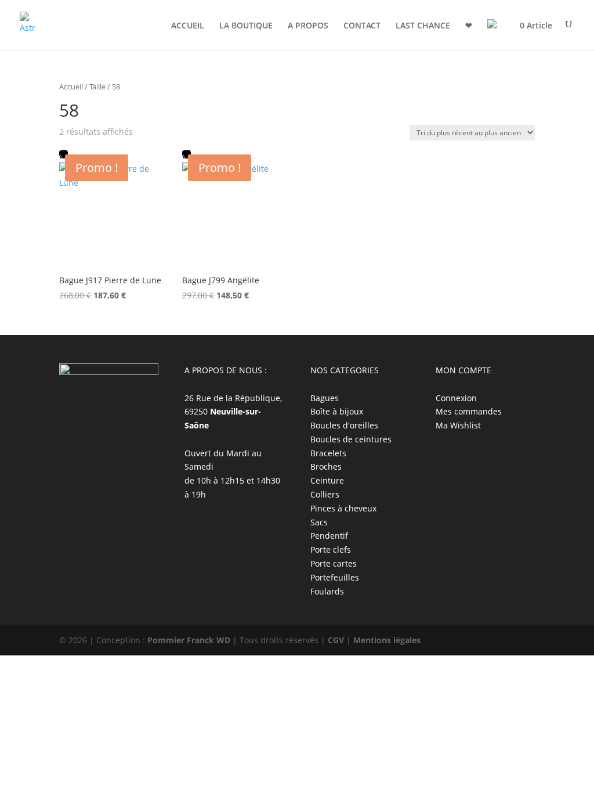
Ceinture (327, 480)
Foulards (327, 591)
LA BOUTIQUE (246, 26)
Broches (326, 466)
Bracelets (328, 453)
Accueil (71, 86)
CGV (336, 640)
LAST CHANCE (423, 26)
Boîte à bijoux (336, 411)
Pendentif (329, 535)
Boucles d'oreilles (344, 425)
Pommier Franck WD (188, 640)
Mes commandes (469, 411)
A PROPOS (308, 26)
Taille (97, 86)
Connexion (456, 397)
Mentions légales (387, 640)
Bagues (324, 397)
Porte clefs (330, 549)
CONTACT (362, 26)
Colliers (324, 494)
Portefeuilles (334, 577)
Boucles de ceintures (351, 439)
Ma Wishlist (458, 425)
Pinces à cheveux (343, 508)
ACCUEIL (187, 26)
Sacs (319, 522)
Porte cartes (333, 563)
